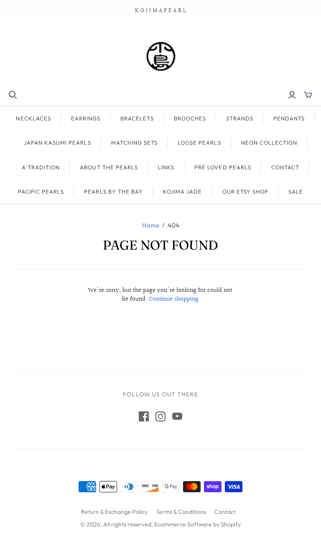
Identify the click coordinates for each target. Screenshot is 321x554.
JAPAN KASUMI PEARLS (57, 142)
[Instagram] (160, 416)
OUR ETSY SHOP (245, 191)
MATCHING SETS (134, 142)
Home (150, 225)
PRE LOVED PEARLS (222, 167)
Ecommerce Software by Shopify (197, 524)
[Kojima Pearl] (160, 56)
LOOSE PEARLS (199, 142)
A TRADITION (41, 167)
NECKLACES (33, 118)
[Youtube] (177, 416)
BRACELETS (136, 118)
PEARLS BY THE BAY (113, 191)
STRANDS (239, 118)
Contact (225, 512)
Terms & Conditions (181, 512)
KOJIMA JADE (182, 191)
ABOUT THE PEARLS (109, 167)
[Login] (292, 95)
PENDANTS (289, 118)
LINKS (166, 167)
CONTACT (285, 167)
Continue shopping (174, 299)
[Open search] (13, 95)
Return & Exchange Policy (114, 512)
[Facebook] (144, 416)
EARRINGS (85, 118)
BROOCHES (190, 118)
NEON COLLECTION (269, 142)
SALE (295, 191)
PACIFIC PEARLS (41, 191)
